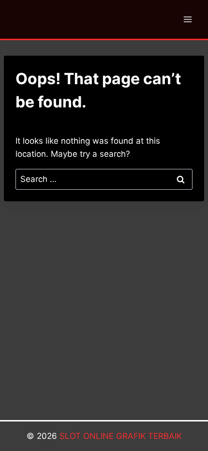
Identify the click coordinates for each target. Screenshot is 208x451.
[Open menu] (187, 19)
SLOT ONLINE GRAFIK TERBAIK (120, 436)
